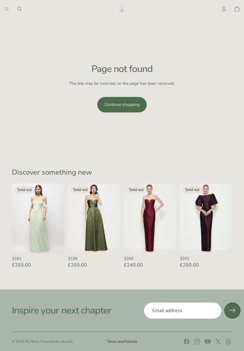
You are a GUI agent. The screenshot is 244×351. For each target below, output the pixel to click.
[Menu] (7, 9)
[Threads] (228, 341)
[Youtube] (207, 341)
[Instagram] (197, 341)
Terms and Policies (122, 341)
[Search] (19, 8)
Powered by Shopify (57, 341)
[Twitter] (218, 341)
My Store (32, 341)
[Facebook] (186, 341)
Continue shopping (122, 104)
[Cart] (236, 8)
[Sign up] (232, 310)
